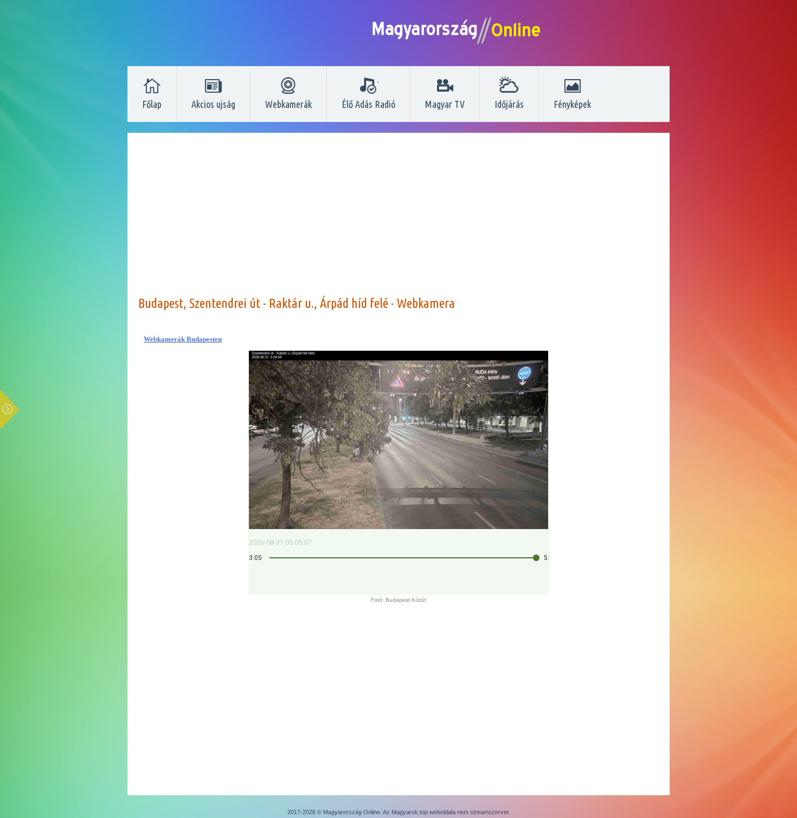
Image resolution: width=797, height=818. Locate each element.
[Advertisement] (398, 219)
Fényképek (572, 104)
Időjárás (509, 104)
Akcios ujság (213, 104)
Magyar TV (445, 104)
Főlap (152, 104)
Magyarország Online (351, 812)
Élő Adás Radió (368, 104)
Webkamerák (288, 104)
